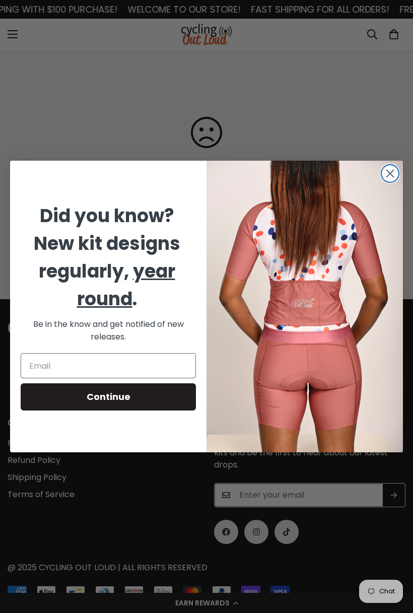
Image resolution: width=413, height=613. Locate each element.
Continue (108, 396)
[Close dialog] (390, 173)
